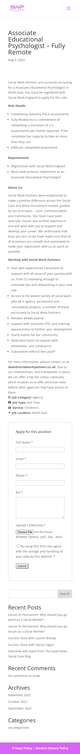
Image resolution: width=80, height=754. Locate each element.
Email (21, 459)
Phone (21, 475)
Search (65, 594)
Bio (19, 492)
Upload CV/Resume (31, 525)
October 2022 (17, 702)
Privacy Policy (22, 748)
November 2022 (19, 695)
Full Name (24, 442)
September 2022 (20, 708)
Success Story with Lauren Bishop (32, 638)
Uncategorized (18, 728)
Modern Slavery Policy (52, 748)
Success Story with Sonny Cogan (31, 645)
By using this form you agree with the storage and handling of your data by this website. (39, 551)
